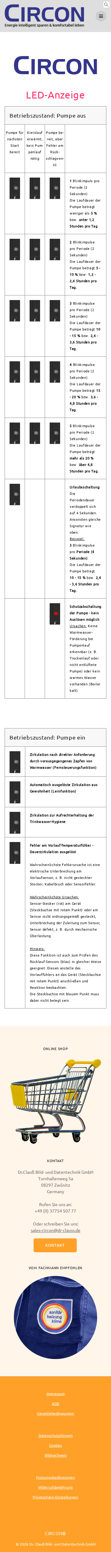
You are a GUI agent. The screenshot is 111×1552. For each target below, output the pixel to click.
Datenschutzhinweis (56, 1435)
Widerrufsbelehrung (55, 1487)
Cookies (55, 1445)
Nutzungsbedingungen (55, 1477)
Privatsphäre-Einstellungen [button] (55, 1496)
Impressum (56, 1393)
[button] (106, 6)
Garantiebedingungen (55, 1413)
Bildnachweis (56, 1455)
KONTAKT (55, 1245)
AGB (55, 1403)
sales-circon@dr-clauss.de (55, 1230)
